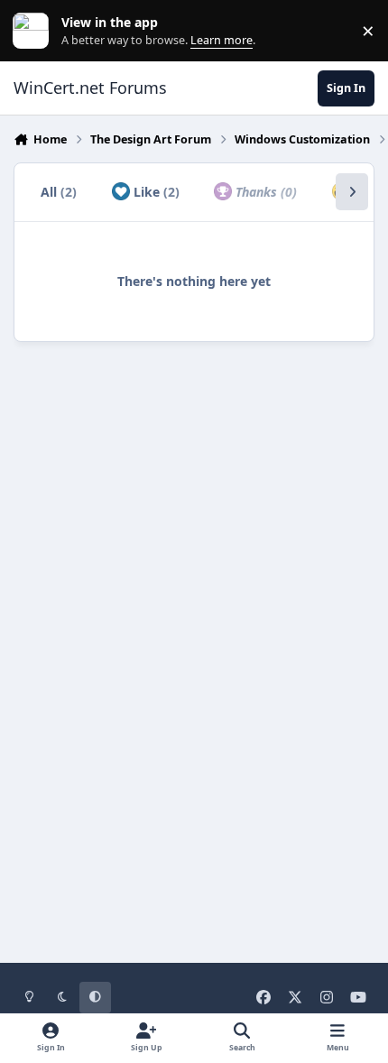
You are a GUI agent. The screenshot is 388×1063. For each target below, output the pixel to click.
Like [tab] (155, 191)
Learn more (34, 31)
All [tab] (59, 191)
